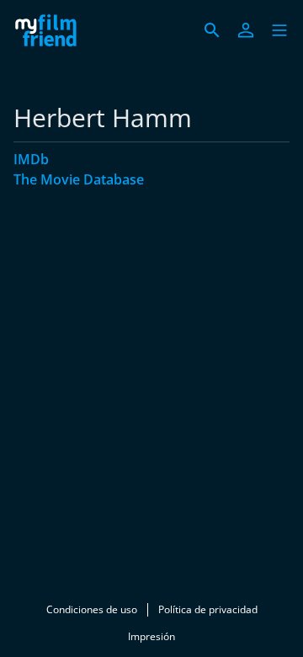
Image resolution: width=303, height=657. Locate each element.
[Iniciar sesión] (246, 30)
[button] (279, 30)
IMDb (31, 159)
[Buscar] (212, 30)
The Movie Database (78, 179)
